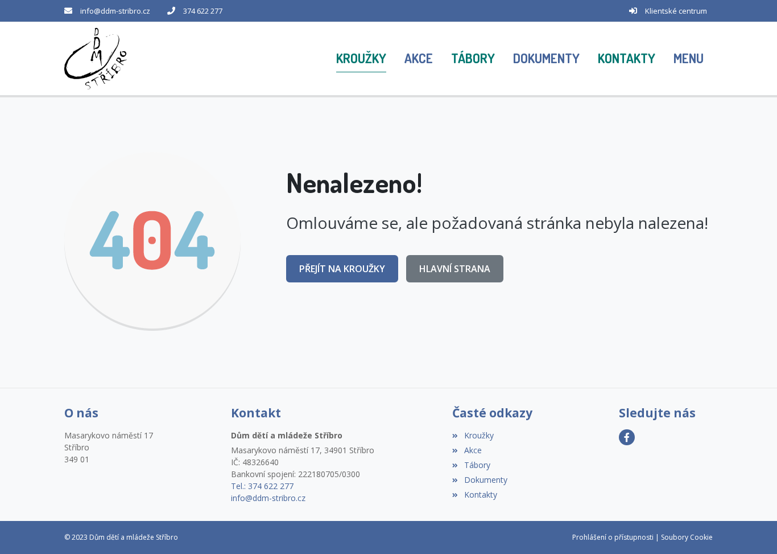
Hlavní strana (454, 268)
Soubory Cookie (687, 537)
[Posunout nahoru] (751, 528)
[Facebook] (627, 437)
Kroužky (478, 435)
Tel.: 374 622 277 (262, 486)
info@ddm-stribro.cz (115, 11)
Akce (472, 450)
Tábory (477, 464)
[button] (688, 58)
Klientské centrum (676, 11)
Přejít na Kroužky (342, 268)
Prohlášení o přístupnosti (613, 537)
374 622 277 (202, 11)
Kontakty (480, 494)
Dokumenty (485, 479)
